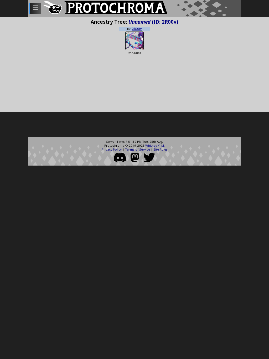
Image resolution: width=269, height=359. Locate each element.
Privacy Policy (112, 149)
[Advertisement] (134, 125)
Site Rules (160, 149)
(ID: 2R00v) (153, 21)
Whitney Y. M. (155, 145)
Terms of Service (137, 149)
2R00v (137, 29)
